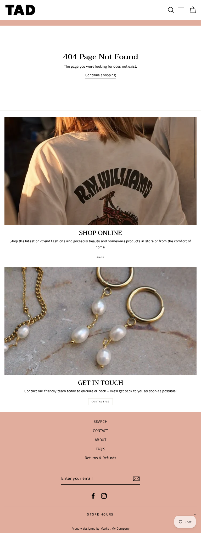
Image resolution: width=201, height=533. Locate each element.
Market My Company (115, 528)
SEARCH (100, 421)
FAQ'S (100, 449)
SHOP (100, 257)
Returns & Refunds (100, 458)
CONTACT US (100, 401)
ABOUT (100, 440)
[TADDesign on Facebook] (93, 496)
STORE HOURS (100, 514)
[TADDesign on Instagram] (104, 496)
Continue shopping (100, 75)
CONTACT (100, 431)
